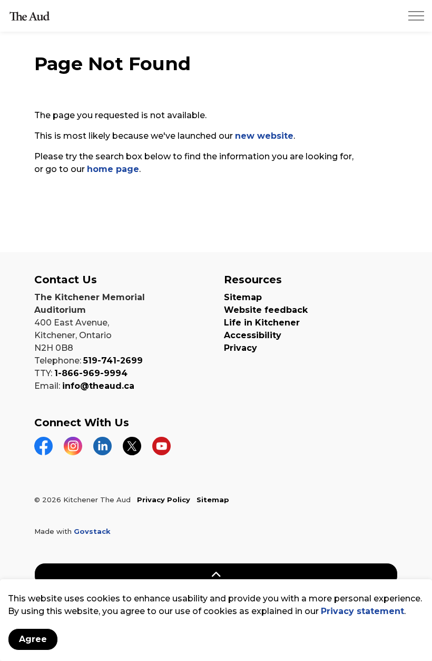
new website (264, 136)
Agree (33, 639)
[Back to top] (216, 575)
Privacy (240, 348)
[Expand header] (416, 16)
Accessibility (252, 335)
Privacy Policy (163, 499)
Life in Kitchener (262, 323)
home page (113, 169)
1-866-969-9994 (90, 373)
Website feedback (266, 310)
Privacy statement (362, 611)
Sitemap (243, 297)
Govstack (92, 531)
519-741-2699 (113, 361)
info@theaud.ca (98, 386)
